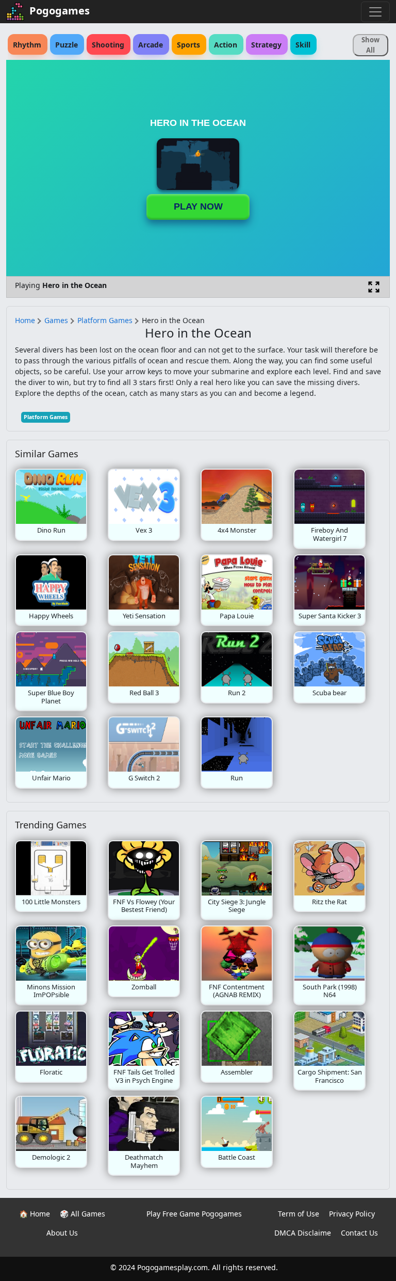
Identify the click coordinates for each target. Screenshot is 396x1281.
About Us (62, 1233)
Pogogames (59, 11)
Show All (370, 45)
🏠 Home (34, 1214)
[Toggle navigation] (375, 12)
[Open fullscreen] (374, 287)
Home (25, 320)
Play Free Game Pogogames (194, 1214)
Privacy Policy (352, 1214)
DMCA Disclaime (302, 1233)
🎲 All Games (82, 1214)
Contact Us (359, 1233)
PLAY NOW (198, 206)
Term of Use (298, 1214)
